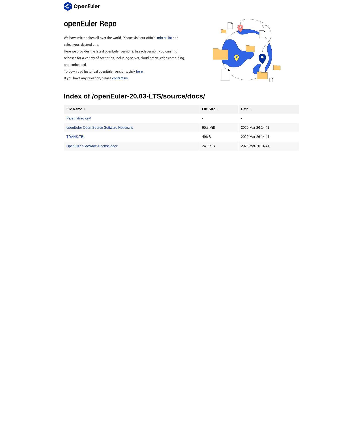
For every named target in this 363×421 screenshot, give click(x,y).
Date (244, 109)
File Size (208, 109)
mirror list (164, 38)
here (139, 71)
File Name (74, 109)
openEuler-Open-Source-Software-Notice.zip (99, 127)
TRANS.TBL (75, 137)
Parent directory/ (78, 118)
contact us (120, 78)
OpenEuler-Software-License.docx (92, 146)
